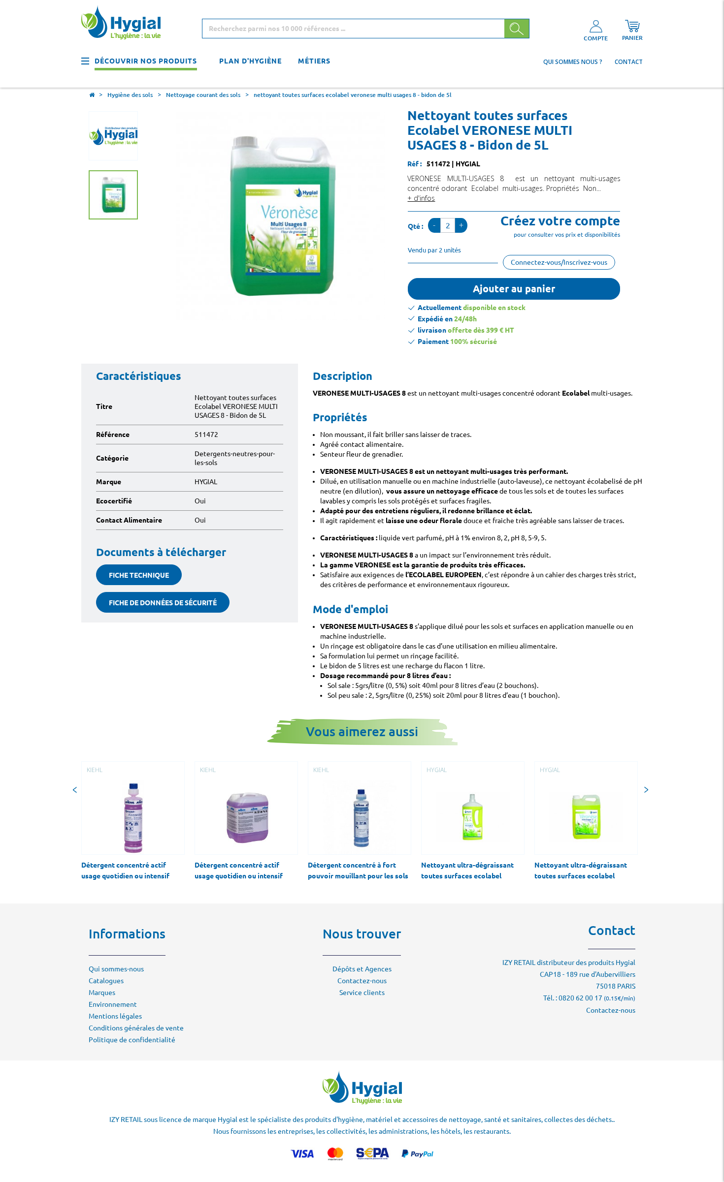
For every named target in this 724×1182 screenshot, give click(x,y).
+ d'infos (421, 198)
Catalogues (106, 981)
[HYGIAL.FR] (124, 24)
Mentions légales (115, 1016)
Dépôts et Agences (362, 969)
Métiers (314, 61)
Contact (629, 62)
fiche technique (139, 575)
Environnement (113, 1004)
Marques (102, 992)
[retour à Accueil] (91, 96)
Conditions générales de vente (136, 1028)
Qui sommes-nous (116, 969)
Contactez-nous (362, 981)
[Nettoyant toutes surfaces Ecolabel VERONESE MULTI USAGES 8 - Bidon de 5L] (113, 194)
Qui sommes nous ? (572, 62)
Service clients (362, 992)
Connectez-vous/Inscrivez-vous (559, 262)
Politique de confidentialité (132, 1040)
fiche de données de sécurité (163, 603)
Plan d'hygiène (250, 61)
